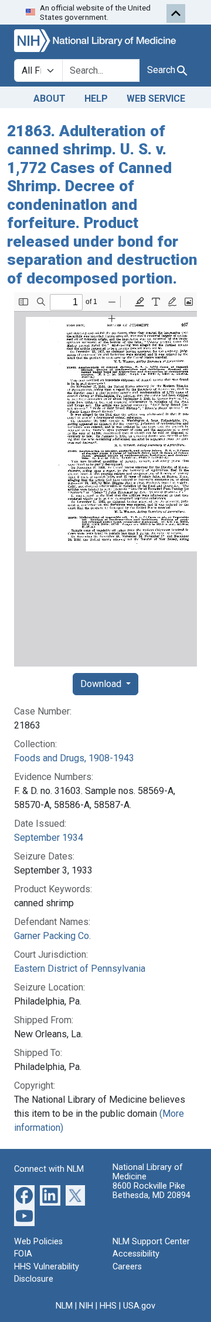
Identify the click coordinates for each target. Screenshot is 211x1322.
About (49, 98)
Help (96, 98)
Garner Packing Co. (52, 935)
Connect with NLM (49, 1169)
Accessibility (136, 1254)
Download (102, 683)
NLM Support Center (151, 1242)
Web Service (156, 98)
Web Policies (38, 1242)
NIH (86, 1306)
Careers (127, 1267)
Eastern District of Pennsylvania (79, 968)
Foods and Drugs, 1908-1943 (74, 758)
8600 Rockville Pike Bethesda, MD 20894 (151, 1190)
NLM (64, 1306)
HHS (108, 1306)
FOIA (23, 1254)
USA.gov (139, 1306)
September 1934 (48, 837)
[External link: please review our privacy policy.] (24, 1194)
